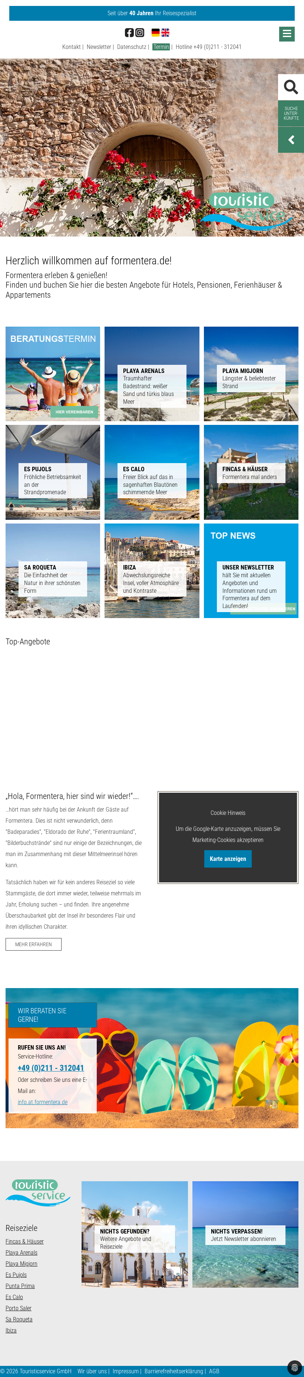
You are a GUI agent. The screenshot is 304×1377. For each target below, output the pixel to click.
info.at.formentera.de (42, 1102)
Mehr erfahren (33, 944)
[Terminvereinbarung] (53, 374)
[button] (291, 140)
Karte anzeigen (228, 858)
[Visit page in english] (165, 32)
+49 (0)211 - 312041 (218, 46)
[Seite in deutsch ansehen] (156, 32)
